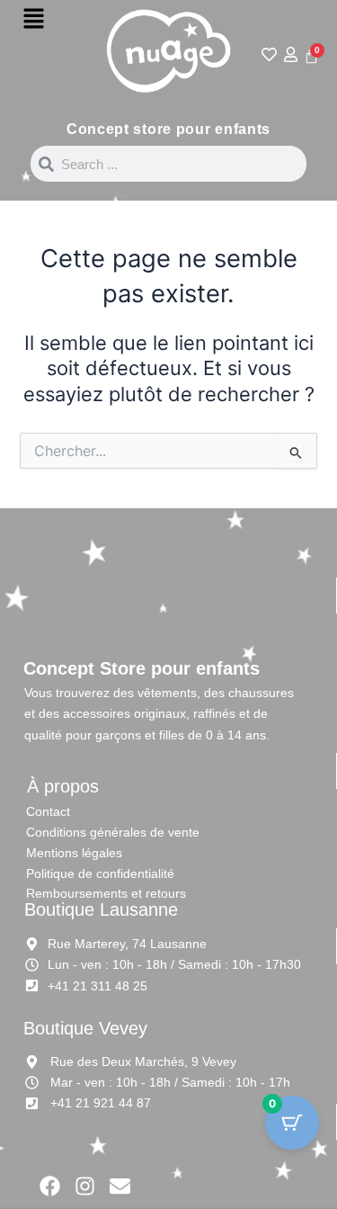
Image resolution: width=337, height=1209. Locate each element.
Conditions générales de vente (113, 832)
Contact (48, 811)
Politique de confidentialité (100, 873)
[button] (33, 19)
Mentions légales (74, 853)
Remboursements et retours (106, 893)
